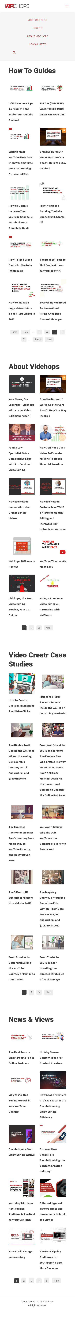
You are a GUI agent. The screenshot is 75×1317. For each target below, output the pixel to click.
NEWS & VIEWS (37, 44)
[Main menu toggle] (67, 6)
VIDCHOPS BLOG (37, 20)
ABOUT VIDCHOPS (37, 36)
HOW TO (37, 28)
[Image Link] (22, 88)
